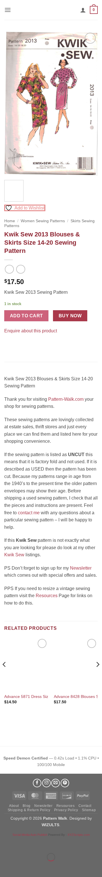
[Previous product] (20, 269)
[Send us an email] (55, 783)
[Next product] (9, 269)
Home (9, 221)
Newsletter (81, 568)
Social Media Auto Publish (29, 834)
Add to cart (26, 315)
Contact (85, 806)
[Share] (38, 843)
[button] (7, 10)
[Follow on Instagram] (46, 783)
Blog (26, 806)
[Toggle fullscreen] (22, 843)
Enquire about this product (30, 330)
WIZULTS (50, 825)
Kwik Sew (14, 554)
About (14, 806)
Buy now (70, 315)
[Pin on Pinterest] (19, 345)
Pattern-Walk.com (66, 399)
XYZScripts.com (78, 834)
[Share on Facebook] (9, 345)
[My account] (83, 10)
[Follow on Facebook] (37, 783)
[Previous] (13, 103)
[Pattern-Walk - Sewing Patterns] (51, 10)
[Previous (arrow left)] (5, 866)
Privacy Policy (66, 810)
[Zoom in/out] (5, 843)
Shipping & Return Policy (29, 810)
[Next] (89, 103)
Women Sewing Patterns (43, 221)
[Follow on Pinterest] (65, 783)
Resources (47, 595)
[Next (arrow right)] (22, 866)
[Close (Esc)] (55, 843)
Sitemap (89, 810)
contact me (29, 512)
